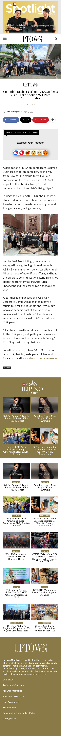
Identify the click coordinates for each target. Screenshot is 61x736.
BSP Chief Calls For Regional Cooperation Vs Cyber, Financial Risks (16, 628)
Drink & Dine (45, 516)
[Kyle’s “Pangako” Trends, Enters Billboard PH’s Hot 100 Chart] (16, 405)
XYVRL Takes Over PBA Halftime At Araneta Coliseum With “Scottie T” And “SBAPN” (45, 558)
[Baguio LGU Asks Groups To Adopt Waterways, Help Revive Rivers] (16, 436)
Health (16, 587)
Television (31, 105)
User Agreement (11, 702)
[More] (53, 120)
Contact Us (8, 679)
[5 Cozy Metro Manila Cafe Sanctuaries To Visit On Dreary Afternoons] (44, 436)
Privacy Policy (9, 707)
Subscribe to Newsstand (14, 696)
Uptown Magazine (14, 112)
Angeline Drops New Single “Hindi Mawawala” (44, 418)
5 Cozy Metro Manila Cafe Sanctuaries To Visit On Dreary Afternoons (44, 451)
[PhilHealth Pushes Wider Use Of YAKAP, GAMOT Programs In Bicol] (16, 576)
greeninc (16, 516)
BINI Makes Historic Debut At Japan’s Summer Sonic (16, 556)
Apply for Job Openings (13, 685)
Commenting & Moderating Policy (19, 713)
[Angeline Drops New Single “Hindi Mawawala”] (44, 405)
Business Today (16, 623)
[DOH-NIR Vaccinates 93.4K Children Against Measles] (44, 576)
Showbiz (16, 482)
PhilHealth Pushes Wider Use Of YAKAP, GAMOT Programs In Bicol (16, 594)
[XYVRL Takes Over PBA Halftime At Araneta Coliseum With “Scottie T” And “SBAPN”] (44, 540)
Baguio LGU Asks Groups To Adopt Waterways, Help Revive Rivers (16, 451)
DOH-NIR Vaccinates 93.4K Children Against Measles (44, 592)
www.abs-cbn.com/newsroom (40, 358)
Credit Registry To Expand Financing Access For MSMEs (44, 628)
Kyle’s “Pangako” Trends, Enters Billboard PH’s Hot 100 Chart (16, 418)
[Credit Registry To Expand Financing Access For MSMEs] (44, 612)
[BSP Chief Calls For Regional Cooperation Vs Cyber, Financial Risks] (16, 612)
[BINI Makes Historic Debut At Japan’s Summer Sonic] (16, 540)
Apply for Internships (12, 691)
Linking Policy (9, 718)
